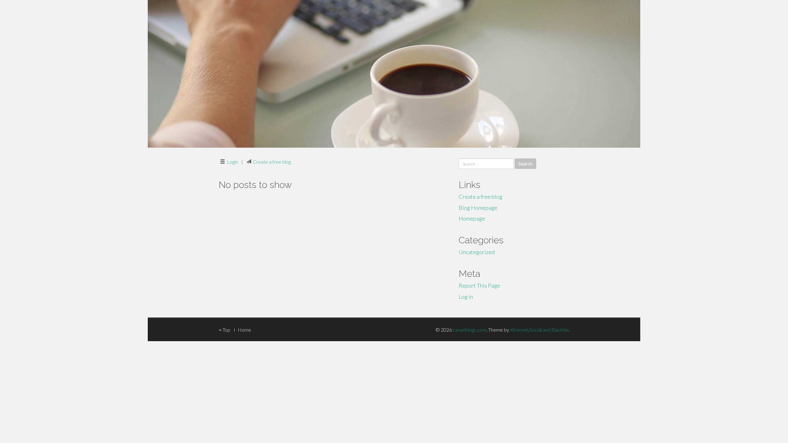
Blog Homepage (478, 207)
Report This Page (479, 285)
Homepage (472, 218)
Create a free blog (272, 162)
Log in (466, 296)
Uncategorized (477, 252)
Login (232, 162)
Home (244, 330)
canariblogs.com (469, 330)
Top (226, 330)
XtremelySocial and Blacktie (539, 330)
